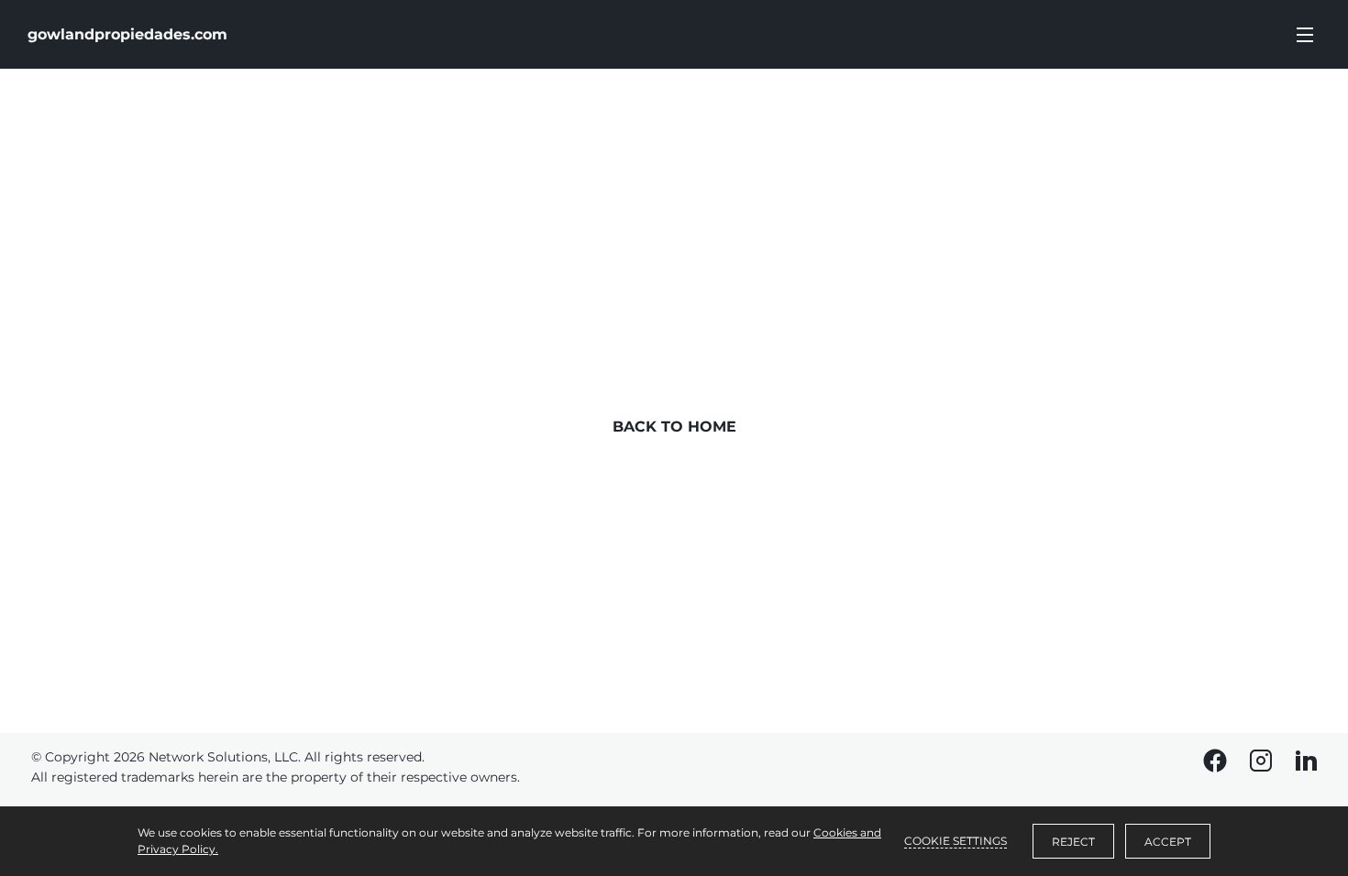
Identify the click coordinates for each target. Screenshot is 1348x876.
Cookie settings (955, 841)
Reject (1073, 842)
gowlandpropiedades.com (127, 34)
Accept (1167, 842)
